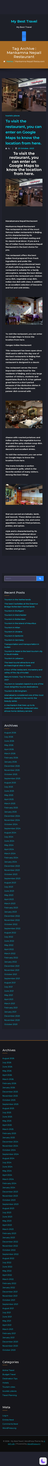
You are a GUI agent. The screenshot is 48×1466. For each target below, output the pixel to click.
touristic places (13, 116)
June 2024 (9, 841)
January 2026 (10, 762)
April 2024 (9, 849)
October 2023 (10, 874)
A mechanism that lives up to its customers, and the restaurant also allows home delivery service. (21, 708)
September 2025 (12, 778)
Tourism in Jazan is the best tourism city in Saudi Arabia (23, 652)
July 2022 (8, 937)
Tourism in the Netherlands (17, 599)
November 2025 (12, 770)
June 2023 (9, 891)
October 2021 (10, 974)
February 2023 (11, 907)
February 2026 (11, 757)
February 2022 (11, 957)
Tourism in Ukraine (13, 631)
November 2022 (12, 920)
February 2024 (11, 857)
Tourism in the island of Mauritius (20, 623)
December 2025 (12, 766)
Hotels (5, 1383)
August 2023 (10, 882)
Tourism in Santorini (13, 636)
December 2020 (12, 1016)
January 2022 (10, 962)
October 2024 (10, 824)
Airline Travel (8, 1370)
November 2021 (11, 970)
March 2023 (9, 903)
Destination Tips (9, 1378)
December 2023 (12, 866)
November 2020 (12, 1020)
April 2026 (9, 749)
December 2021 (11, 966)
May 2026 (8, 745)
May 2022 (8, 945)
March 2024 (10, 853)
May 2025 (8, 795)
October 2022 (10, 924)
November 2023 (12, 870)
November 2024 (12, 820)
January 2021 (10, 1012)
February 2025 (11, 807)
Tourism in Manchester (15, 615)
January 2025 (10, 812)
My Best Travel (24, 21)
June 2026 (9, 741)
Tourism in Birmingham (15, 691)
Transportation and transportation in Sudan (21, 645)
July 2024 (8, 837)
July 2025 (8, 787)
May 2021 (8, 995)
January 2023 (10, 912)
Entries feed (8, 1420)
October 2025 (10, 774)
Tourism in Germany (14, 640)
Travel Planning (9, 1395)
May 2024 (8, 845)
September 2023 (12, 878)
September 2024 (12, 828)
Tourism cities (8, 1387)
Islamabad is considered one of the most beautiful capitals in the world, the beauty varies (23, 698)
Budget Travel (9, 1374)
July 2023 (8, 887)
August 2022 (10, 932)
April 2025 (9, 799)
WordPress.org (9, 1428)
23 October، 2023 (26, 148)
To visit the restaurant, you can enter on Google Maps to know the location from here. (24, 132)
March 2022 (9, 953)
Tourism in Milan (12, 627)
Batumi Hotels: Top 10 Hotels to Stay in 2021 (22, 678)
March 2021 (9, 1003)
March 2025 (9, 803)
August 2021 (10, 982)
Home (10, 61)
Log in (5, 1415)
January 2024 (10, 862)
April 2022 (9, 949)
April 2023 (9, 899)
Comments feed (10, 1424)
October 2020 (10, 1024)
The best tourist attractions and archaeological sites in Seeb (19, 664)
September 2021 (12, 978)
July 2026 (8, 737)
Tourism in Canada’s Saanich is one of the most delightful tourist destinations (23, 685)
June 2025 (9, 791)
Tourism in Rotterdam (14, 619)
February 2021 (11, 1007)
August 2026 (10, 732)
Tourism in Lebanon (13, 658)
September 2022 (12, 928)
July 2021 (8, 987)
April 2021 (8, 999)
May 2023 (8, 895)
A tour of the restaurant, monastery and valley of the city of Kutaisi (23, 671)
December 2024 (12, 816)
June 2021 (9, 991)
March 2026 (9, 753)
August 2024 (10, 832)
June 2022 (9, 941)
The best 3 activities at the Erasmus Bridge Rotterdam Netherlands (21, 605)
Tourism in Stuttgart (14, 611)
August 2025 (10, 782)
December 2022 (12, 916)
